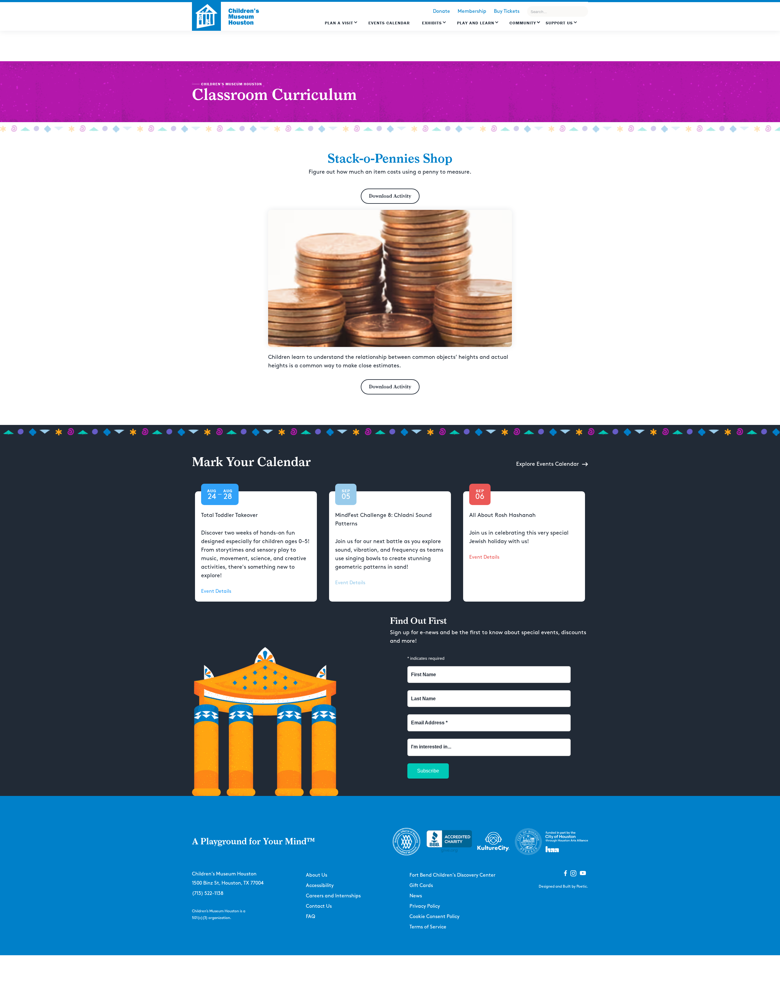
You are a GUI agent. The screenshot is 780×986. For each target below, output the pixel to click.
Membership (472, 11)
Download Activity (390, 196)
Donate (441, 11)
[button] (341, 26)
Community (522, 23)
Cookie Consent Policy (434, 916)
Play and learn (475, 23)
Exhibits (432, 23)
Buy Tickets (506, 11)
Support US (559, 23)
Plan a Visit (339, 23)
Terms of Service (428, 927)
